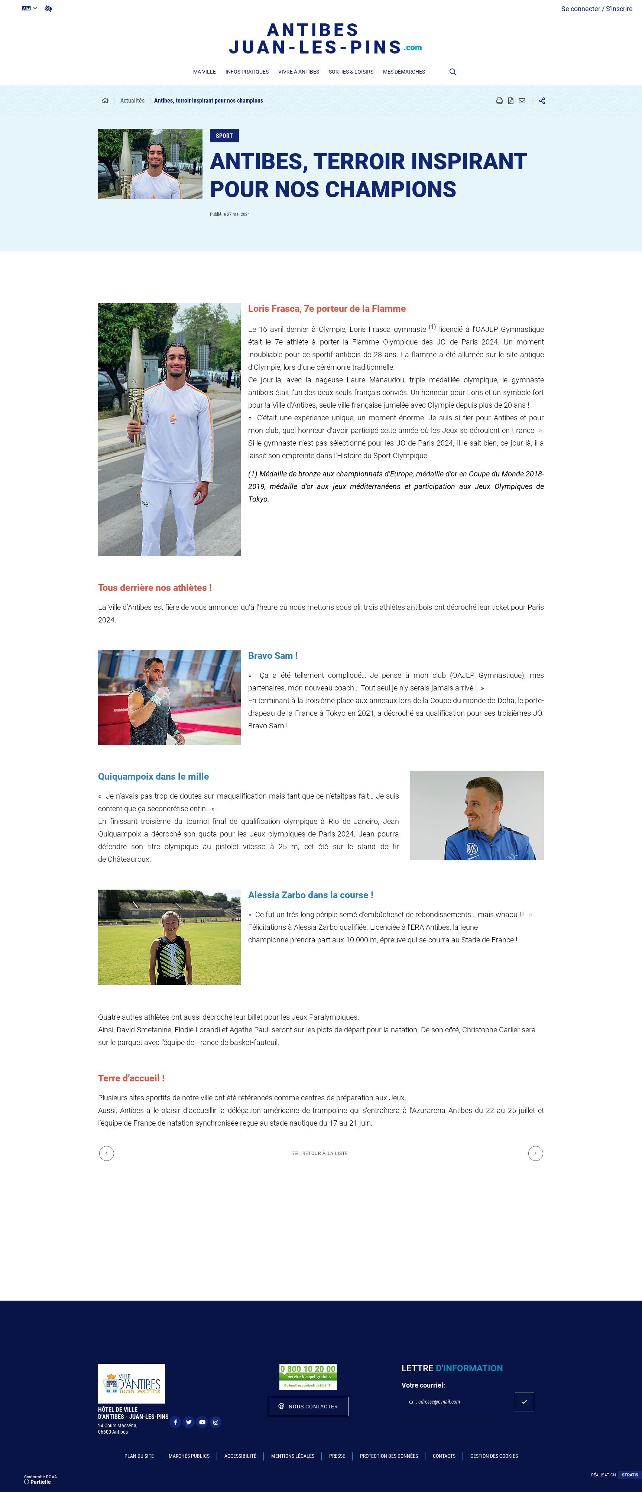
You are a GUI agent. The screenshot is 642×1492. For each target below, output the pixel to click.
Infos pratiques (247, 72)
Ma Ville (204, 72)
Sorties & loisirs (351, 72)
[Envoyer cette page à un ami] (522, 101)
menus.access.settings (48, 8)
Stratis (630, 1475)
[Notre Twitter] (189, 1422)
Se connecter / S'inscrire (597, 9)
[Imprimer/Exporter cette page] (499, 101)
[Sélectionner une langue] (29, 8)
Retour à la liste (325, 1153)
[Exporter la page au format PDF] (510, 101)
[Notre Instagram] (215, 1422)
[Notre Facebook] (175, 1422)
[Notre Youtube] (202, 1422)
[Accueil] (105, 100)
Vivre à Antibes (298, 72)
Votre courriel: (423, 1385)
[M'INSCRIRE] (524, 1401)
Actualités (132, 100)
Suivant (535, 1153)
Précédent (106, 1153)
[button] (453, 72)
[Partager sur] (542, 101)
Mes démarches (404, 72)
